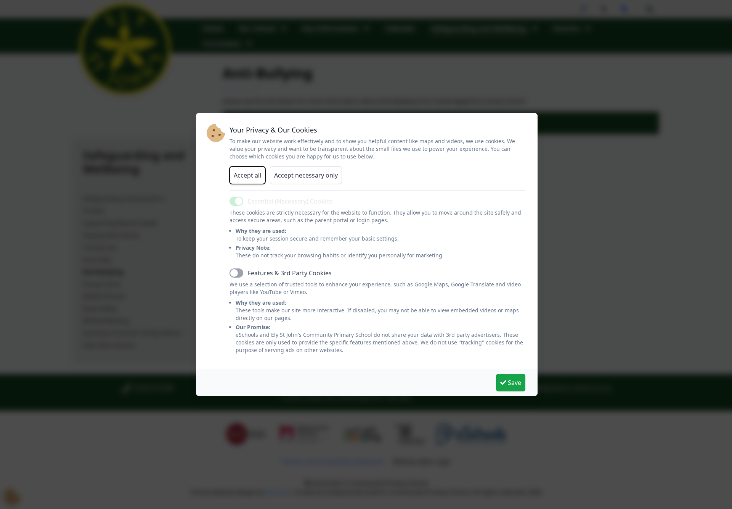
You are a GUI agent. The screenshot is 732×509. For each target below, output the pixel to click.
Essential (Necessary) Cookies (290, 201)
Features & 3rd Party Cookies (290, 273)
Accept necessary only (306, 175)
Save (513, 382)
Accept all (247, 175)
